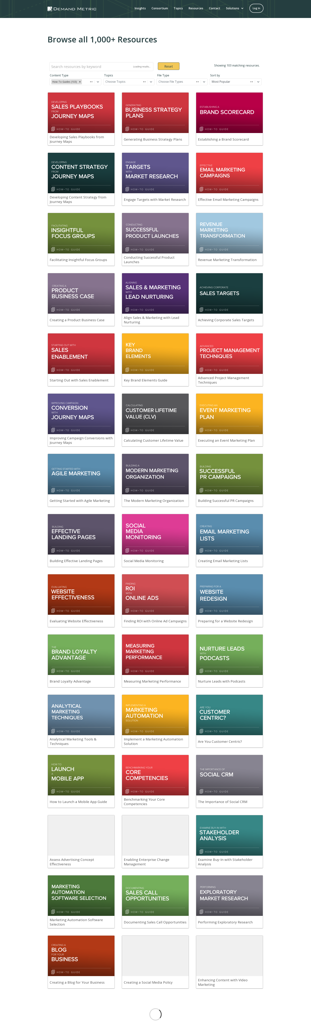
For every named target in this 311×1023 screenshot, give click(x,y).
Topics (178, 8)
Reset (168, 66)
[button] (235, 8)
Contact (214, 8)
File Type (163, 75)
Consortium (160, 8)
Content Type (59, 75)
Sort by (215, 75)
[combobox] (105, 82)
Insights (140, 8)
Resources (196, 8)
